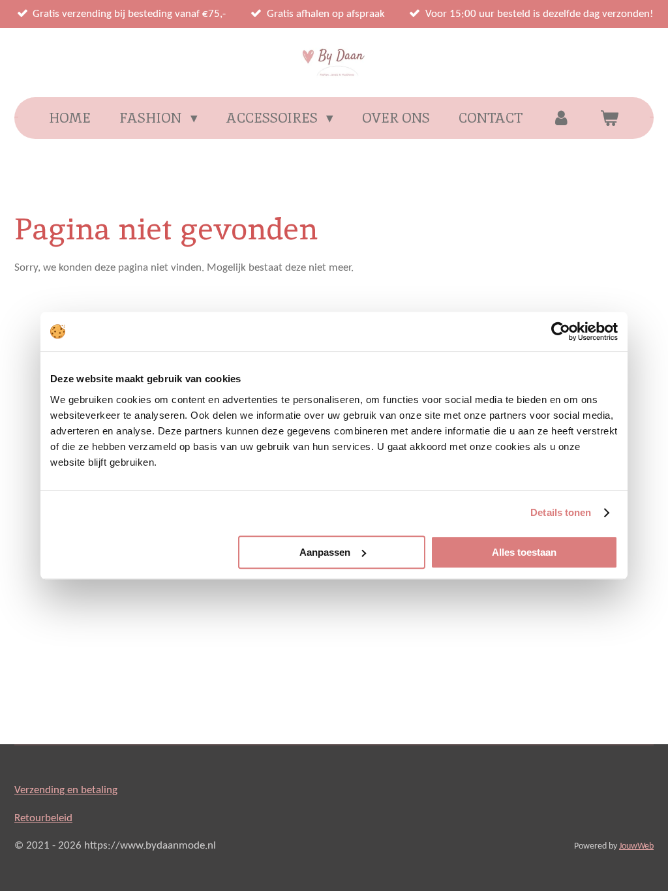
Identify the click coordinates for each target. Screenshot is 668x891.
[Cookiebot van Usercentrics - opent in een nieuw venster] (561, 331)
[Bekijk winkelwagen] (609, 118)
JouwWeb (636, 846)
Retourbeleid (43, 818)
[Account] (561, 118)
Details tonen (560, 512)
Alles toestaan (524, 552)
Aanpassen (324, 552)
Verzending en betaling (65, 790)
